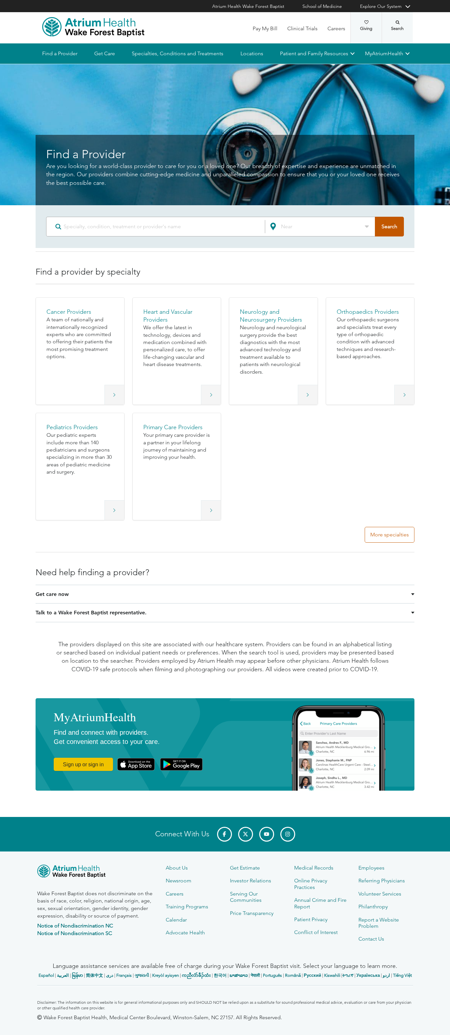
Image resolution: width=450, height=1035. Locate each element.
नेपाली (255, 975)
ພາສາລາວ (239, 975)
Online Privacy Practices (310, 883)
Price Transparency (251, 913)
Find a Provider (59, 53)
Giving (366, 28)
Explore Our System (381, 6)
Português (272, 975)
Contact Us (371, 939)
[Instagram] (287, 834)
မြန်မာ (77, 975)
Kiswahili (332, 975)
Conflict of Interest (316, 932)
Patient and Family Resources (314, 53)
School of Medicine (322, 6)
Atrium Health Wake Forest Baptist (248, 6)
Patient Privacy (310, 919)
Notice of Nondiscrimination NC (75, 926)
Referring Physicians (381, 880)
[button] (80, 351)
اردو (386, 975)
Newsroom (178, 880)
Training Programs (187, 906)
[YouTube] (266, 834)
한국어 (220, 975)
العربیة (63, 975)
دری (109, 975)
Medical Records (313, 868)
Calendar (176, 920)
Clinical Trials (302, 28)
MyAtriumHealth (384, 53)
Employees (371, 868)
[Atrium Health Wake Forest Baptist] (93, 27)
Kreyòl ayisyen (165, 975)
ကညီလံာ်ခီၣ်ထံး (196, 975)
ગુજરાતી (142, 975)
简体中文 (94, 975)
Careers (336, 28)
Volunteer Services (379, 894)
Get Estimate (245, 868)
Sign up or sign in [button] (83, 764)
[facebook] (224, 834)
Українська (368, 975)
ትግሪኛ (347, 975)
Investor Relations (250, 880)
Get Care (104, 53)
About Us (177, 868)
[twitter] (245, 834)
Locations (251, 53)
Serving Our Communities (246, 897)
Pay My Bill (265, 28)
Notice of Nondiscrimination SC (74, 933)
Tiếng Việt (402, 975)
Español (46, 975)
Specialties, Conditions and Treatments (177, 53)
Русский (312, 975)
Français (124, 975)
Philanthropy (373, 906)
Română (293, 975)
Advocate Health (185, 932)
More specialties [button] (389, 534)
